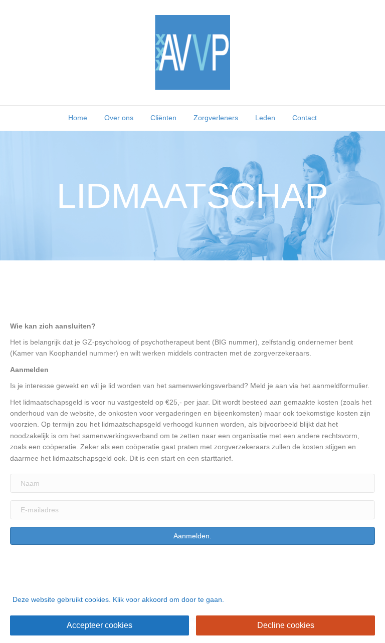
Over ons (118, 118)
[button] (192, 536)
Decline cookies (285, 625)
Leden (265, 118)
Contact (304, 118)
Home (77, 118)
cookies (97, 599)
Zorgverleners (216, 118)
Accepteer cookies (99, 625)
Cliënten (163, 118)
